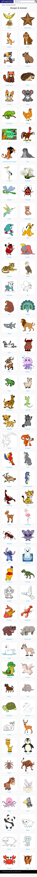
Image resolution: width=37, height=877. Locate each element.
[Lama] (28, 382)
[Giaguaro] (9, 267)
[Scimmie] (9, 592)
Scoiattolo (27, 448)
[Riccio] (28, 76)
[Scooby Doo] (9, 401)
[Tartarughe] (9, 707)
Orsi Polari (27, 563)
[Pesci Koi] (9, 611)
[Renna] (9, 363)
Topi (28, 696)
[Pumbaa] (9, 248)
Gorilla (27, 47)
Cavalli (9, 792)
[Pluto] (28, 229)
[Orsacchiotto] (28, 210)
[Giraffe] (9, 745)
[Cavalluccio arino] (28, 477)
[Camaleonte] (9, 114)
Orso (9, 314)
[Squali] (9, 325)
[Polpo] (9, 802)
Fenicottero (28, 524)
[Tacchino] (28, 134)
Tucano (9, 66)
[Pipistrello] (28, 535)
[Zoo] (9, 134)
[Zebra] (9, 344)
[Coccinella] (28, 191)
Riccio (27, 85)
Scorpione (9, 505)
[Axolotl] (9, 439)
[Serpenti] (28, 707)
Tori (28, 773)
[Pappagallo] (9, 458)
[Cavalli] (9, 783)
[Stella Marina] (28, 19)
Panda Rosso (9, 85)
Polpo (9, 811)
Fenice (9, 28)
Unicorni (28, 677)
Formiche (9, 543)
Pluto (27, 238)
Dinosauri (27, 582)
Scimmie (9, 601)
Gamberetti (28, 620)
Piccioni (28, 792)
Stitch (9, 563)
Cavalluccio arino (27, 486)
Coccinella (27, 200)
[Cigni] (9, 649)
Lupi (28, 467)
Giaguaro (9, 276)
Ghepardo (9, 429)
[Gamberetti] (28, 611)
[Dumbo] (28, 248)
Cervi (27, 734)
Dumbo (28, 257)
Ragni (9, 773)
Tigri (28, 505)
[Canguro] (9, 38)
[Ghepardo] (9, 420)
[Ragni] (9, 764)
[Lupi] (28, 458)
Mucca (9, 696)
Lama (27, 391)
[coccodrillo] (9, 668)
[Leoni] (28, 325)
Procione (27, 429)
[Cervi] (28, 726)
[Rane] (9, 382)
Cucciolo (9, 104)
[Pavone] (28, 305)
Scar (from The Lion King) (9, 161)
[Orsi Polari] (28, 554)
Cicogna (9, 181)
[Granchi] (9, 859)
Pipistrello (27, 543)
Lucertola (27, 410)
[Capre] (9, 516)
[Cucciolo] (9, 95)
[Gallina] (28, 114)
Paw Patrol (9, 295)
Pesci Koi (9, 620)
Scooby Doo (9, 410)
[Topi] (28, 688)
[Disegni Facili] (7, 1)
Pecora (9, 849)
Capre (9, 524)
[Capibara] (28, 57)
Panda (9, 830)
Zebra (9, 352)
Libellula (9, 200)
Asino (27, 658)
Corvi (27, 811)
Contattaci (14, 875)
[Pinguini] (28, 745)
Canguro (9, 47)
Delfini (9, 238)
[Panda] (9, 821)
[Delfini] (9, 229)
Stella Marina (27, 28)
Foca (27, 161)
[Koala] (28, 95)
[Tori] (28, 764)
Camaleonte (9, 123)
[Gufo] (28, 859)
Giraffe (9, 754)
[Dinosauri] (28, 573)
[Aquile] (28, 267)
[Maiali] (28, 821)
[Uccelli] (28, 592)
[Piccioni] (28, 783)
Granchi (9, 868)
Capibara (27, 66)
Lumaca (9, 734)
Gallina (28, 123)
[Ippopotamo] (9, 630)
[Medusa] (28, 363)
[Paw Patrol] (9, 286)
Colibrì (9, 219)
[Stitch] (9, 554)
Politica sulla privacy (31, 875)
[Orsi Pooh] (9, 573)
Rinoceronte (28, 639)
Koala (27, 104)
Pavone (28, 314)
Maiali (27, 830)
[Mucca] (9, 688)
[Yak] (28, 344)
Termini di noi (22, 875)
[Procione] (28, 420)
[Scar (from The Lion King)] (9, 153)
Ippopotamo (9, 639)
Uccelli (28, 601)
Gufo (27, 868)
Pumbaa (9, 257)
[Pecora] (9, 840)
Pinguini (28, 754)
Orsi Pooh (9, 582)
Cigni (9, 658)
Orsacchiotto (27, 219)
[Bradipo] (9, 477)
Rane (9, 391)
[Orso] (9, 305)
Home (3, 5)
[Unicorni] (28, 668)
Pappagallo (9, 467)
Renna (9, 371)
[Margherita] (28, 172)
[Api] (28, 286)
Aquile (27, 276)
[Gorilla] (28, 38)
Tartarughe (9, 715)
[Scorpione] (9, 497)
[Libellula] (9, 191)
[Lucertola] (28, 401)
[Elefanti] (28, 840)
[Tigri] (28, 497)
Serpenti (28, 715)
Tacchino (27, 142)
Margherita (28, 181)
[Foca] (28, 153)
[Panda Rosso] (9, 76)
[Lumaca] (9, 726)
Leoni (27, 333)
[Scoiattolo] (28, 439)
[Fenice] (9, 19)
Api (28, 295)
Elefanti (28, 849)
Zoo (9, 142)
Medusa (28, 371)
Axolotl (9, 448)
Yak (28, 352)
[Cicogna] (9, 172)
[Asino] (28, 649)
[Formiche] (9, 535)
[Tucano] (9, 57)
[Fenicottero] (28, 516)
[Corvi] (28, 802)
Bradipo (9, 486)
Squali (9, 333)
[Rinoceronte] (28, 630)
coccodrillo (9, 677)
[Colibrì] (9, 210)
